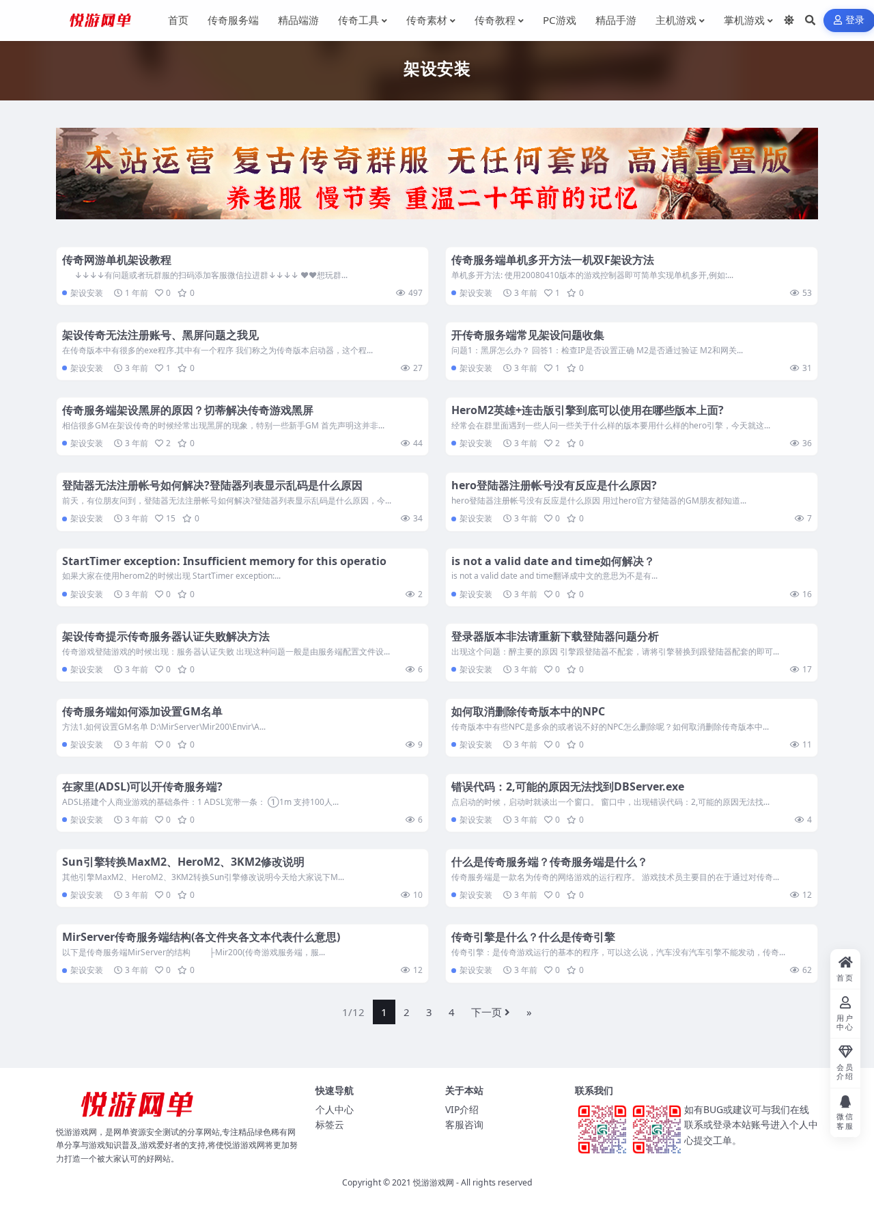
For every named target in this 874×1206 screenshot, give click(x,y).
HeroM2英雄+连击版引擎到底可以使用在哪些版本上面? (587, 409)
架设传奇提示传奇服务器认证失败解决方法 (166, 636)
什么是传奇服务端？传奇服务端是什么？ (549, 861)
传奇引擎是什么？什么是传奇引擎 (533, 936)
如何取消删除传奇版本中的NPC (528, 711)
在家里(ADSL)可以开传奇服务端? (142, 786)
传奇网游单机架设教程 (116, 259)
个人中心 (334, 1109)
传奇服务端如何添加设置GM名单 (142, 711)
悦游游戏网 (433, 1182)
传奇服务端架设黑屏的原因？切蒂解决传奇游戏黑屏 (187, 409)
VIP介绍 (462, 1109)
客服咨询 (464, 1124)
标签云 (329, 1124)
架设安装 (86, 293)
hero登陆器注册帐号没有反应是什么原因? (554, 485)
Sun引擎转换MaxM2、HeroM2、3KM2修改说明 (183, 861)
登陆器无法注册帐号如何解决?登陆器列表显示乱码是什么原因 (212, 485)
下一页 (486, 1012)
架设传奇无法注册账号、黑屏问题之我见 (160, 334)
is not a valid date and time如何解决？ (553, 560)
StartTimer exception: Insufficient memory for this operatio (224, 560)
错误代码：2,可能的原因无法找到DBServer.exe (567, 786)
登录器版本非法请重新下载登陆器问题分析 (555, 636)
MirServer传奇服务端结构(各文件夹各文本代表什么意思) (201, 936)
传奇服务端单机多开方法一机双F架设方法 (552, 259)
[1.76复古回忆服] (437, 177)
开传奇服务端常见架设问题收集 (527, 334)
